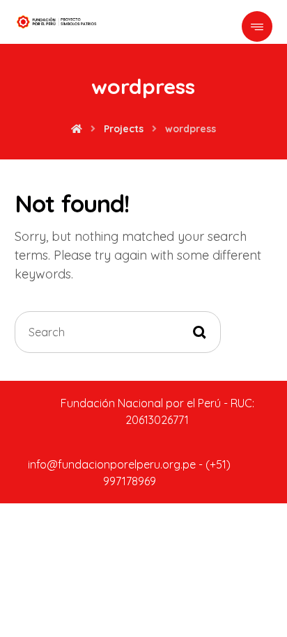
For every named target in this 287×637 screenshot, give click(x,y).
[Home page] (76, 129)
